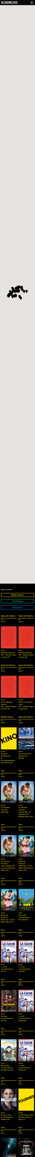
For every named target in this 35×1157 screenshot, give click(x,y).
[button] (32, 3)
